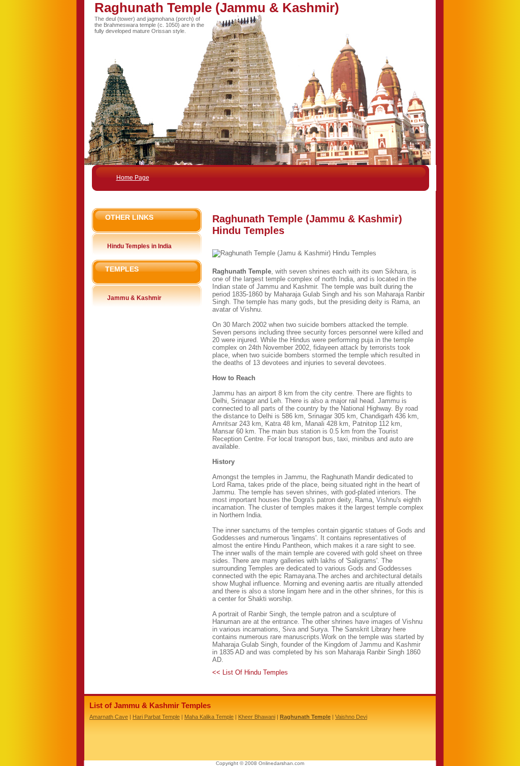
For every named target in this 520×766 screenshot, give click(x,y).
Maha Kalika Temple (209, 717)
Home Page (132, 177)
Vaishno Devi (351, 717)
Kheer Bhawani (256, 717)
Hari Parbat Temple (156, 717)
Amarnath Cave (108, 717)
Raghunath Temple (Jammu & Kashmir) (216, 7)
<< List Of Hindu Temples (250, 672)
